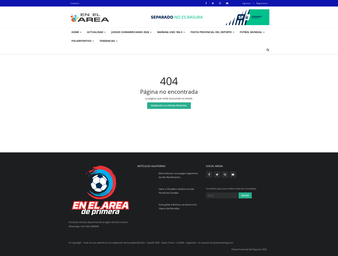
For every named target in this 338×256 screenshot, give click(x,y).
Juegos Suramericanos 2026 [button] (130, 32)
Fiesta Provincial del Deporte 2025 (249, 249)
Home (75, 32)
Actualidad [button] (95, 32)
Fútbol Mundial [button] (251, 32)
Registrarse (262, 3)
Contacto (74, 3)
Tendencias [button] (107, 40)
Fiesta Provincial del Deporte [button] (211, 32)
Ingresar (246, 3)
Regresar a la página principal (169, 105)
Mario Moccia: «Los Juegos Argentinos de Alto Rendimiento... (178, 175)
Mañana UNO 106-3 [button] (170, 32)
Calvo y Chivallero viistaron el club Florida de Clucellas (176, 190)
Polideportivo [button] (81, 40)
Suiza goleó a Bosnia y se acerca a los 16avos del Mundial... (178, 206)
